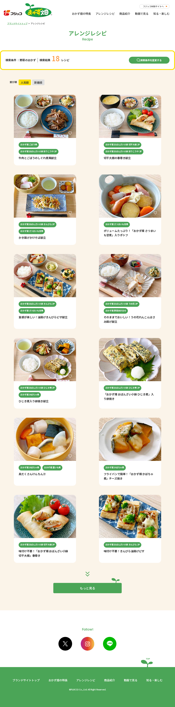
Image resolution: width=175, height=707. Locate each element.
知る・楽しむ (161, 13)
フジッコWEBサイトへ (153, 6)
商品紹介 (124, 13)
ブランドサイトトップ (17, 23)
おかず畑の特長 (81, 13)
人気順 (25, 82)
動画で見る (142, 13)
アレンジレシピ (105, 13)
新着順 (38, 82)
